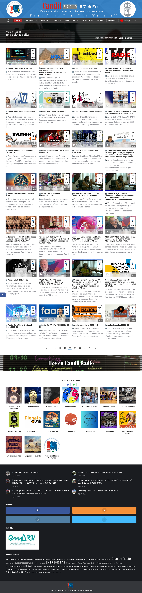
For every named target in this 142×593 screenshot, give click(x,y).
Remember (52, 569)
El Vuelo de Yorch (127, 407)
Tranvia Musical (44, 573)
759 (90, 348)
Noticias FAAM (121, 566)
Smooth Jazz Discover (127, 432)
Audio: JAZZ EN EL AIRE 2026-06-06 (20, 112)
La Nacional (27, 566)
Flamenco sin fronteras (74, 563)
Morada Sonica (85, 566)
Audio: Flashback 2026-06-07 (86, 68)
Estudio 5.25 (90, 431)
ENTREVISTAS (55, 562)
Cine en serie (60, 559)
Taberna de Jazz (94, 569)
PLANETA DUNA (11, 569)
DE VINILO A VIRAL (89, 407)
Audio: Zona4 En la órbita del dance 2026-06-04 (19, 326)
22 (80, 348)
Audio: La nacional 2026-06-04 (86, 325)
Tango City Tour (105, 569)
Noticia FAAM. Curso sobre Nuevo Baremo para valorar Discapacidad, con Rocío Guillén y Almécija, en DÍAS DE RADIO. (120, 283)
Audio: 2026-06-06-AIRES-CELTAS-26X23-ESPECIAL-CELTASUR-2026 (120, 112)
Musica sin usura (97, 566)
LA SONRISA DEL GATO (39, 566)
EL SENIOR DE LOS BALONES (24, 563)
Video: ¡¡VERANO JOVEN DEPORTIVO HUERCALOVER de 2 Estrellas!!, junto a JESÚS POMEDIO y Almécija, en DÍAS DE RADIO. (40, 492)
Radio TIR (31, 569)
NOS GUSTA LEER (110, 566)
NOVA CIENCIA (131, 566)
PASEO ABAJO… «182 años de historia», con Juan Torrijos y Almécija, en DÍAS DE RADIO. (51, 282)
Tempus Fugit (115, 569)
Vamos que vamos (56, 573)
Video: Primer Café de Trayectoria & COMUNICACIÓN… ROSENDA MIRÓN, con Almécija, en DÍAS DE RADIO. (105, 481)
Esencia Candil (109, 407)
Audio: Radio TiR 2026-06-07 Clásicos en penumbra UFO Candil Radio (119, 70)
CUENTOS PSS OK (105, 559)
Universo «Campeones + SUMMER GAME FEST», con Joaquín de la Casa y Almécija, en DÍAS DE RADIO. (87, 239)
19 (65, 348)
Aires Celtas (28, 559)
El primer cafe (10, 563)
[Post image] (8, 473)
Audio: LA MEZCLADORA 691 (20, 68)
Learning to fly (51, 566)
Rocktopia (84, 569)
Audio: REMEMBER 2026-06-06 (53, 111)
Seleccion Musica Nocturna (51, 457)
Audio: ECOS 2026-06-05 (18, 280)
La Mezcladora (33, 407)
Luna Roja (71, 431)
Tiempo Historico (33, 573)
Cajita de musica (50, 559)
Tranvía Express (14, 431)
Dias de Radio (121, 558)
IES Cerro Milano (96, 563)
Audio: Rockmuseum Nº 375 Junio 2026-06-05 (54, 152)
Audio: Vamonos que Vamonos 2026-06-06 (19, 152)
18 (60, 348)
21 (75, 348)
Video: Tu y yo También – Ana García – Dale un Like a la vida (85, 195)
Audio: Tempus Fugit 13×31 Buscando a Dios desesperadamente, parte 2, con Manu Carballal (52, 71)
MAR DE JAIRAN (74, 566)
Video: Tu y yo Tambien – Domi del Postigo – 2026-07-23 (101, 472)
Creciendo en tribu (94, 559)
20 (70, 348)
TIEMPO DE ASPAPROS (128, 569)
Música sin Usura (14, 456)
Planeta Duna (32, 431)
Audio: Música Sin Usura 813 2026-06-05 (85, 152)
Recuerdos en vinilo (40, 569)
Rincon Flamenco (63, 569)
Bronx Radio (109, 431)
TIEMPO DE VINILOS (17, 572)
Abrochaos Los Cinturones (14, 559)
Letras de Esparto (62, 566)
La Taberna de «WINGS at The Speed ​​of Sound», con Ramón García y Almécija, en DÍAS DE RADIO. (21, 239)
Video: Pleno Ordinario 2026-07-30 (26, 472)
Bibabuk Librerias (39, 559)
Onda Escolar (70, 407)
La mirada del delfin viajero (14, 566)
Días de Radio (52, 407)
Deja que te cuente (33, 456)
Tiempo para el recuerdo (14, 408)
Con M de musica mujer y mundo (76, 559)
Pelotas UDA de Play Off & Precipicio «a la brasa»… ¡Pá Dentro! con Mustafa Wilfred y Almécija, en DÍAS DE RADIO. (54, 240)
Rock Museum (75, 569)
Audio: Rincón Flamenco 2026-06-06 (87, 112)
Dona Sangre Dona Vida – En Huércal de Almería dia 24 (98, 491)
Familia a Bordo (51, 431)
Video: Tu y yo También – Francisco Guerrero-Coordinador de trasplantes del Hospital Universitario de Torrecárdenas (120, 197)
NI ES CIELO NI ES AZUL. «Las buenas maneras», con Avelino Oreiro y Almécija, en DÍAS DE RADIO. (120, 239)
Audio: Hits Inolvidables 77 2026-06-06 (20, 195)
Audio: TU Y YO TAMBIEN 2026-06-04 (54, 326)
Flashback (86, 563)
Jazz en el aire (107, 563)
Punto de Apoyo (22, 569)
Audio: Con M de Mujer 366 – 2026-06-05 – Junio (52, 195)
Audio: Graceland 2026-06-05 (119, 325)
